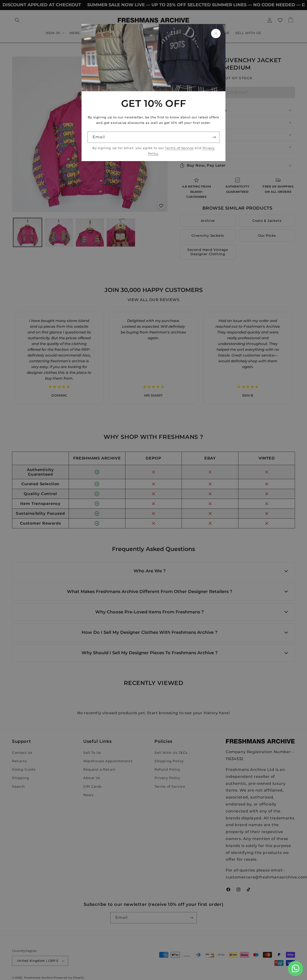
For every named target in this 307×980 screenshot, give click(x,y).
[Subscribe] (214, 137)
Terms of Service (179, 148)
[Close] (216, 33)
